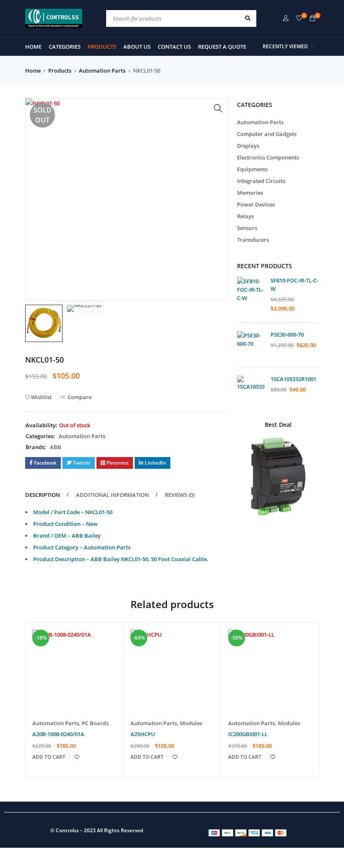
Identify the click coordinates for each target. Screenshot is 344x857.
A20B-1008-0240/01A (58, 734)
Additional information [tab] (112, 495)
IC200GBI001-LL (248, 734)
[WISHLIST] (77, 757)
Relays (245, 216)
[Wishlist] (299, 18)
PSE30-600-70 (287, 334)
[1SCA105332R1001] (250, 389)
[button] (218, 108)
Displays (248, 145)
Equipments (252, 169)
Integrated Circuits (261, 181)
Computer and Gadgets (267, 134)
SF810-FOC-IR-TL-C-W (294, 285)
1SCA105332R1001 (293, 379)
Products (59, 70)
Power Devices (256, 204)
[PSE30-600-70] (250, 344)
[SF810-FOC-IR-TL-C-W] (250, 290)
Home (33, 70)
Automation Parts (102, 70)
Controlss (67, 830)
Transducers (253, 239)
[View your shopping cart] (312, 18)
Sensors (247, 228)
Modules (191, 723)
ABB (55, 447)
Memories (250, 192)
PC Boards (95, 723)
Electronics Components (268, 157)
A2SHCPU (142, 734)
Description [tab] (42, 495)
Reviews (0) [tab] (180, 495)
